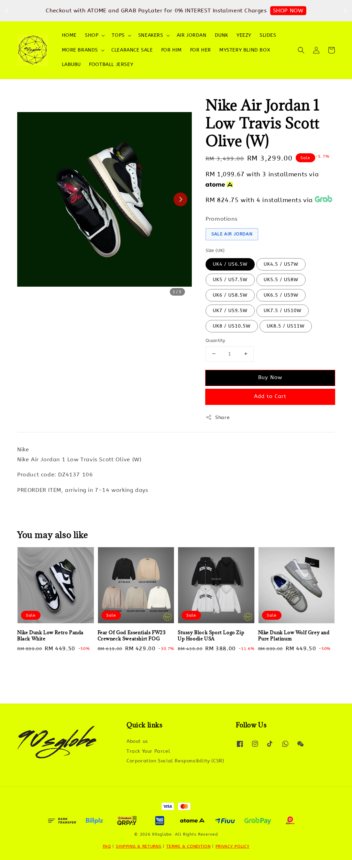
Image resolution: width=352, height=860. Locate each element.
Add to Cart (270, 396)
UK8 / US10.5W (232, 326)
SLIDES (268, 35)
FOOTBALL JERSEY (111, 64)
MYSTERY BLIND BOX (244, 50)
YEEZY (243, 35)
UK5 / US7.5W (230, 280)
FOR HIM (171, 50)
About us (137, 741)
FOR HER (200, 50)
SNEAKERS (150, 35)
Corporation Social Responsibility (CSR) (175, 761)
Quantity (215, 340)
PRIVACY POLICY (233, 846)
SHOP (91, 35)
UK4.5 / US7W (281, 264)
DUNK (221, 35)
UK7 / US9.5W (230, 310)
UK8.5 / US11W (286, 326)
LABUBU (71, 64)
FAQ (107, 846)
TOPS (118, 35)
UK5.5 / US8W (281, 280)
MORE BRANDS (80, 50)
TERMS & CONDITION (188, 846)
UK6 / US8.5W (230, 295)
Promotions (221, 219)
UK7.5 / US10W (282, 310)
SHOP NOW (288, 10)
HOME (69, 35)
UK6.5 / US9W (281, 295)
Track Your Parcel (148, 751)
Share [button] (222, 417)
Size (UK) (215, 250)
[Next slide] (180, 199)
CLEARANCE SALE (132, 50)
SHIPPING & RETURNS (139, 846)
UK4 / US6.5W (230, 264)
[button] (301, 50)
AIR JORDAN (192, 35)
